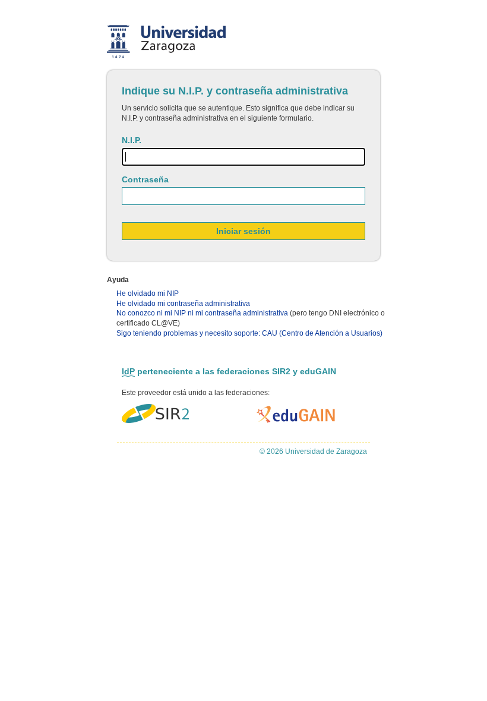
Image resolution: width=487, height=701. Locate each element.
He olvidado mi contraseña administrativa (183, 303)
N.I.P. (131, 140)
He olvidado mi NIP (147, 293)
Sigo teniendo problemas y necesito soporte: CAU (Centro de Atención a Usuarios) (249, 333)
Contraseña (145, 179)
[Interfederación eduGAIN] (296, 414)
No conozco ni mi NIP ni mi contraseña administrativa (202, 313)
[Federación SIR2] (155, 414)
